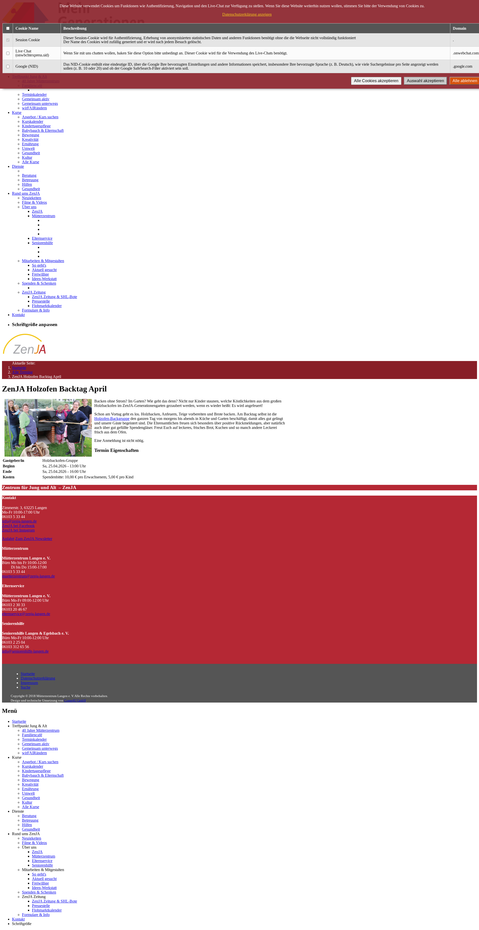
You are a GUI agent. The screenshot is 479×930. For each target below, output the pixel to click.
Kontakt (18, 315)
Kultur (27, 157)
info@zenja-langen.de (19, 521)
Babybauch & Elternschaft (43, 130)
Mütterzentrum (43, 216)
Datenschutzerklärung (38, 678)
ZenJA (37, 211)
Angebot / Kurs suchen (40, 117)
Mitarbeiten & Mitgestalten (43, 261)
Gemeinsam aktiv (35, 99)
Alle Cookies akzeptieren (376, 81)
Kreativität (30, 139)
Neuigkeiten (31, 198)
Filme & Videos (34, 202)
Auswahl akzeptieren (425, 81)
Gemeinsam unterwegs (40, 103)
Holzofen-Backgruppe (111, 418)
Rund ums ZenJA (26, 193)
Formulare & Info (36, 310)
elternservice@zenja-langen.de (26, 614)
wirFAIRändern (34, 108)
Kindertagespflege (36, 126)
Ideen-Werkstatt (44, 279)
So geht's (39, 265)
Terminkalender (34, 94)
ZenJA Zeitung (34, 292)
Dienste (18, 166)
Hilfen (27, 184)
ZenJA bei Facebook (18, 526)
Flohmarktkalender (47, 306)
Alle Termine (22, 372)
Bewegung (30, 135)
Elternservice (42, 238)
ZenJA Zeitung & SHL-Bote (54, 297)
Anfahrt (8, 539)
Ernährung (30, 144)
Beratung (29, 175)
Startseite (19, 368)
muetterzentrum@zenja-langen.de (28, 576)
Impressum (29, 683)
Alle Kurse (30, 162)
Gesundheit (31, 153)
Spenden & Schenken (39, 283)
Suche (25, 687)
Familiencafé (32, 735)
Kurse (16, 112)
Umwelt (28, 148)
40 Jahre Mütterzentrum (40, 730)
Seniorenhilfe (42, 243)
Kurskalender (32, 121)
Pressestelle (41, 301)
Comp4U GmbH (75, 700)
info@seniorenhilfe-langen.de (25, 651)
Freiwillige (40, 274)
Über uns (29, 207)
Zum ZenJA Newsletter (33, 539)
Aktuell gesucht (44, 270)
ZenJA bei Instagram (18, 530)
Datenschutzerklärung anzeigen (247, 14)
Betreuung (30, 180)
